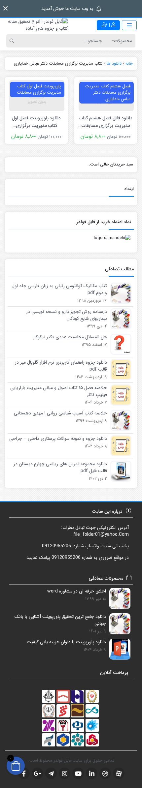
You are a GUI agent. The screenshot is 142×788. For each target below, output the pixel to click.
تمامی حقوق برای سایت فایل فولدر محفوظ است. (71, 760)
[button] (5, 8)
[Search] (12, 40)
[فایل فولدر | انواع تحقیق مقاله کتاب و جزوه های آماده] (35, 25)
